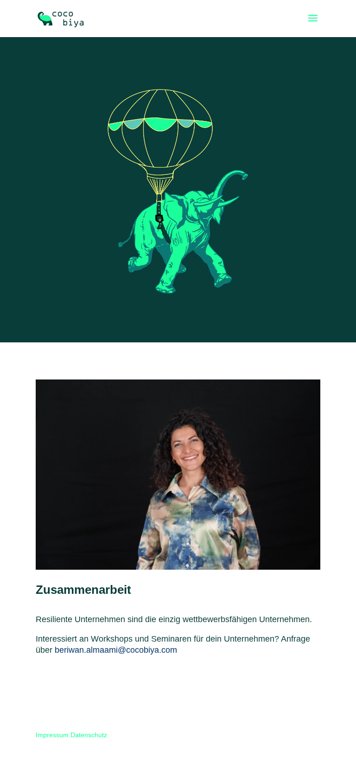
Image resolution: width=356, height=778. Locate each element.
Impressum (52, 735)
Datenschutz (88, 735)
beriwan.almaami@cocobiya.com (116, 650)
